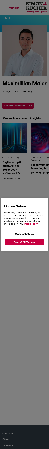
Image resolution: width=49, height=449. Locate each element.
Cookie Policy (31, 223)
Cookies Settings (24, 234)
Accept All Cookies (24, 242)
